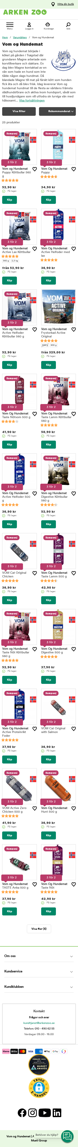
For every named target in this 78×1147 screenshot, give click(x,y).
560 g (6, 261)
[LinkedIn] (56, 1112)
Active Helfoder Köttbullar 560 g (15, 333)
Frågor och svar (39, 1017)
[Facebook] (22, 1112)
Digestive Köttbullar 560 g (54, 497)
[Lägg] (34, 169)
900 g (54, 345)
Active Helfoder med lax (55, 252)
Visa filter (19, 111)
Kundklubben (14, 987)
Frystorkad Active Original (54, 333)
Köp (9, 199)
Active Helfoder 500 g (16, 497)
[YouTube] (44, 1112)
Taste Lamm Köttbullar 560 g (56, 417)
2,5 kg (15, 261)
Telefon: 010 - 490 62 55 (39, 1028)
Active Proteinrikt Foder (15, 732)
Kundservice (13, 971)
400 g (45, 345)
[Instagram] (32, 1112)
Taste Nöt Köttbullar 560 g (15, 652)
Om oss (10, 956)
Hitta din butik (65, 4)
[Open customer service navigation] (68, 1137)
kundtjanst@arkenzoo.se (39, 1023)
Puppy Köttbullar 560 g (16, 172)
